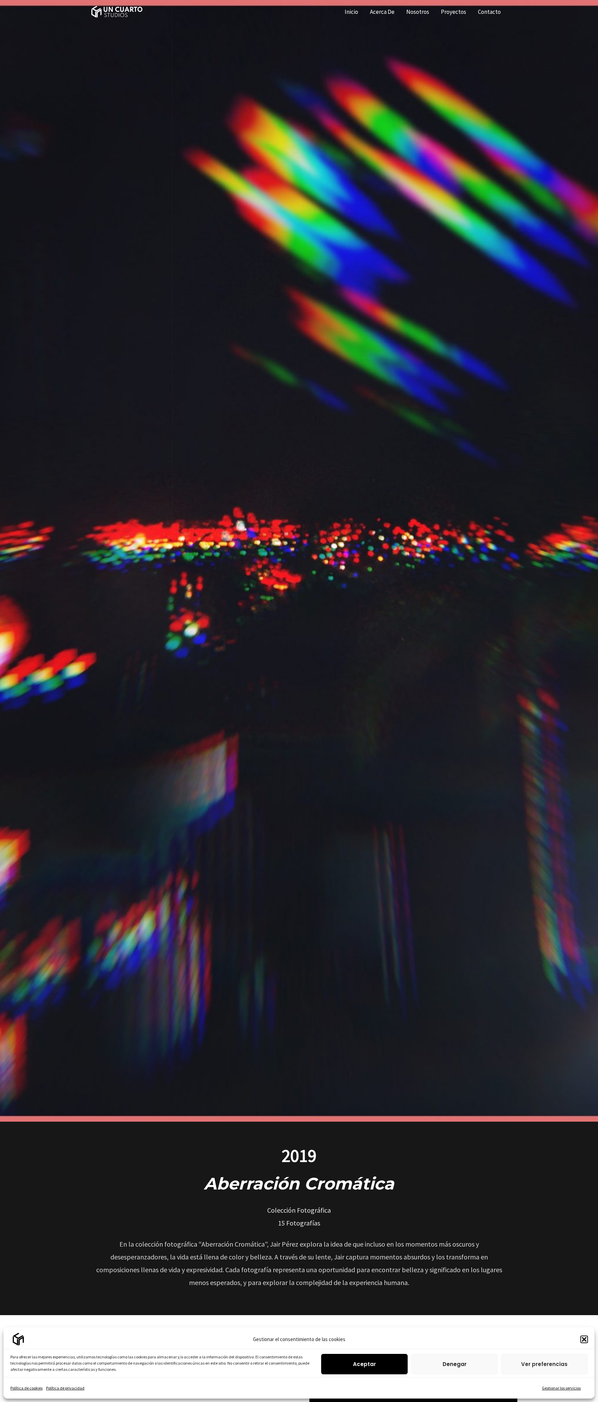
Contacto (489, 12)
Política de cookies (26, 1388)
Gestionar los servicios (561, 1388)
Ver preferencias (544, 1364)
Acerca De (382, 12)
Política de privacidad (65, 1388)
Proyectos (453, 12)
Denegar (454, 1364)
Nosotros (417, 12)
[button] (584, 1339)
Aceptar (364, 1364)
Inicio (351, 12)
